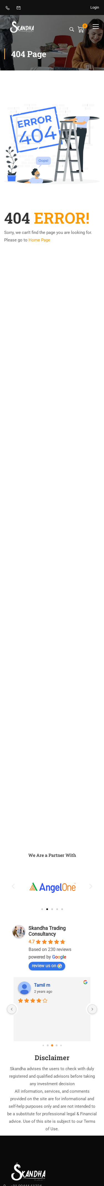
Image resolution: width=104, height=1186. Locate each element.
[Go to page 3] (56, 1045)
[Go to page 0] (43, 1045)
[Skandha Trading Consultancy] (29, 1171)
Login (94, 7)
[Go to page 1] (48, 1045)
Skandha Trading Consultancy (47, 931)
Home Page (39, 240)
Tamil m (42, 985)
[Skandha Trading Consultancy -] (22, 26)
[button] (13, 885)
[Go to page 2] (52, 1045)
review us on (44, 965)
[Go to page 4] (61, 1045)
